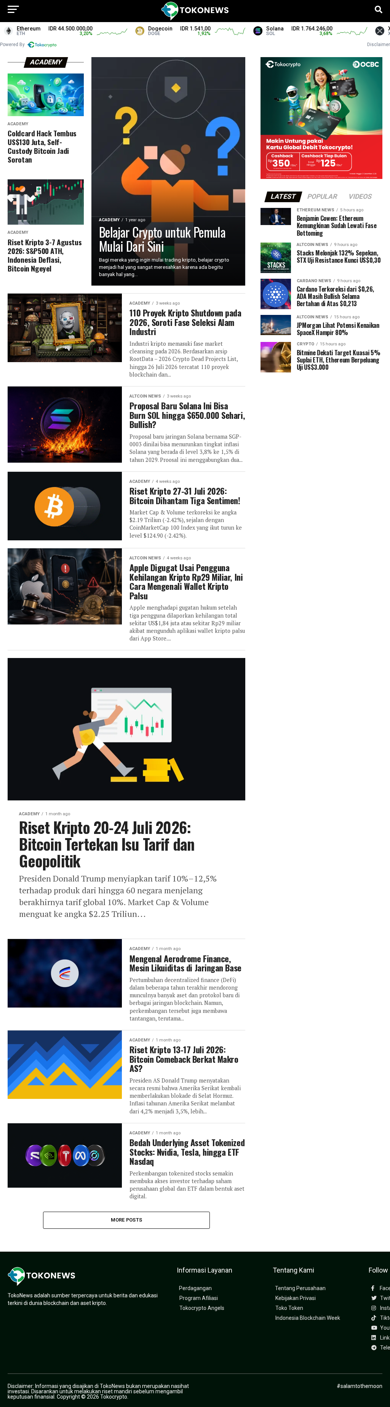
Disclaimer (378, 44)
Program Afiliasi (198, 1298)
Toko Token (289, 1308)
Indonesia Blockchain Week (307, 1318)
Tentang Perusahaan (300, 1288)
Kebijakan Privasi (295, 1298)
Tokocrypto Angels (201, 1308)
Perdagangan (195, 1288)
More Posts (126, 1220)
